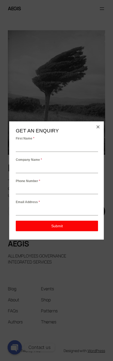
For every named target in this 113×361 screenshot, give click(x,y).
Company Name (29, 160)
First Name (25, 138)
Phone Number (28, 181)
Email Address (28, 202)
